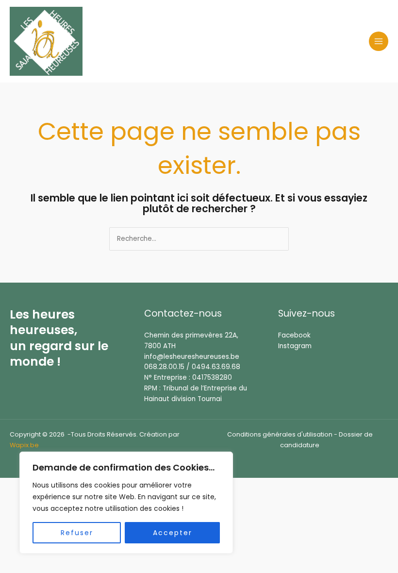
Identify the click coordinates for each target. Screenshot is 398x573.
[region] (126, 503)
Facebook (294, 335)
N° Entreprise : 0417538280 (188, 377)
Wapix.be (24, 445)
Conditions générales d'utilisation (279, 434)
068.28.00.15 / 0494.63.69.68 (192, 366)
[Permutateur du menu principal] (379, 41)
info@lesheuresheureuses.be (191, 356)
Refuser (77, 533)
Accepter (172, 533)
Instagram (295, 346)
